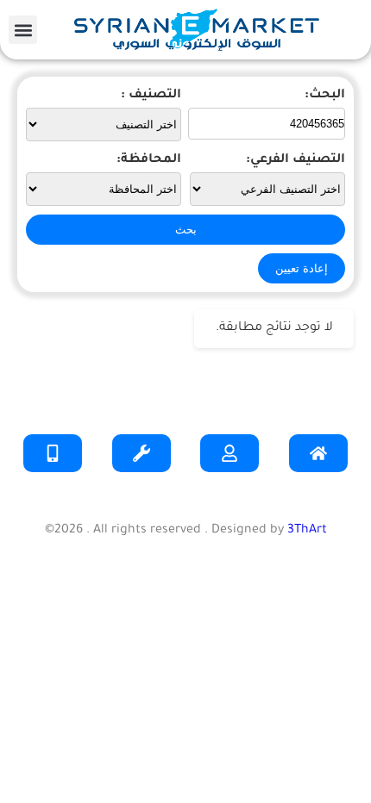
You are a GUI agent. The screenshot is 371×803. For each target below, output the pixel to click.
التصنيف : (151, 96)
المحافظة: (148, 160)
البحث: (325, 96)
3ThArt (307, 531)
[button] (23, 30)
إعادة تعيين (301, 268)
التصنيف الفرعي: (295, 160)
